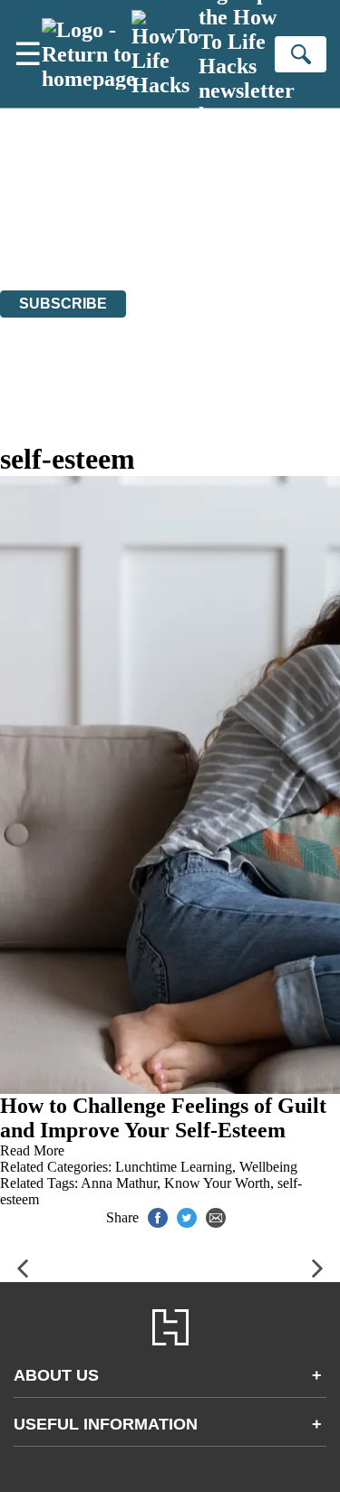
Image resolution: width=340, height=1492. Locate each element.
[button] (23, 1269)
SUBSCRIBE (63, 303)
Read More (32, 1150)
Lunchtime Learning (173, 1166)
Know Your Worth (217, 1183)
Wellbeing (268, 1166)
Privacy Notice (42, 233)
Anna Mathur (119, 1183)
